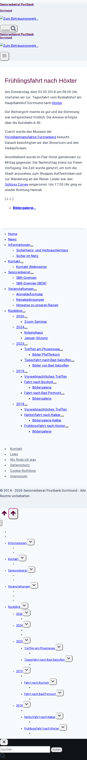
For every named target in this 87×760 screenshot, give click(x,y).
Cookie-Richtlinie (23, 471)
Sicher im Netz (25, 552)
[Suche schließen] (4, 742)
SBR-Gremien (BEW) (29, 579)
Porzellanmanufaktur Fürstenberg (30, 137)
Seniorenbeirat (17, 570)
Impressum (19, 476)
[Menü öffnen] (4, 56)
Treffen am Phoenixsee (39, 648)
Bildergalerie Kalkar (44, 721)
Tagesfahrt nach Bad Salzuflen (44, 659)
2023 (19, 641)
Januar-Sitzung (34, 634)
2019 (19, 671)
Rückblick (14, 606)
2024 (19, 625)
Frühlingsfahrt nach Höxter (41, 728)
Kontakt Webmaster (29, 563)
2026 (19, 614)
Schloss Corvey (16, 184)
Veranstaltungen (19, 586)
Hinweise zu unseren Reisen (34, 600)
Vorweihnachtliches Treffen (42, 675)
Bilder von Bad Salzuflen (47, 664)
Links (14, 454)
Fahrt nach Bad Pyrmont (40, 694)
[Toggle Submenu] (31, 246)
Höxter (57, 103)
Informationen (17, 543)
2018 (19, 705)
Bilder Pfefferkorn (44, 653)
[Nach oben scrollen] (4, 514)
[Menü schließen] (1, 523)
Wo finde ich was (23, 460)
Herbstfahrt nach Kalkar (39, 717)
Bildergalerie (40, 687)
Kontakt (16, 449)
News (11, 536)
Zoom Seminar (34, 618)
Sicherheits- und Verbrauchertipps (38, 547)
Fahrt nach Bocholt (36, 682)
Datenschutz (20, 465)
